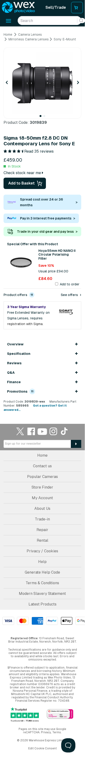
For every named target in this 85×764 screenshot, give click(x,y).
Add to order (69, 284)
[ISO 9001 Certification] (60, 714)
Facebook (31, 431)
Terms (56, 732)
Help (42, 561)
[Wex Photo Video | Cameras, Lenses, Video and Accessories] (18, 7)
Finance (14, 382)
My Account (42, 498)
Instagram (53, 431)
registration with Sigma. (25, 324)
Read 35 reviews (39, 151)
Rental (42, 540)
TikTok (64, 431)
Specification (18, 354)
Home (42, 455)
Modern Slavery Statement (42, 593)
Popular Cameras (42, 476)
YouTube (42, 431)
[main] (42, 222)
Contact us (42, 466)
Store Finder (42, 487)
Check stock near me (23, 173)
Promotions (20, 391)
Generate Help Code (42, 572)
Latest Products (42, 604)
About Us (42, 508)
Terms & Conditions (42, 583)
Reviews (14, 363)
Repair (42, 530)
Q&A (11, 372)
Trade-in (42, 519)
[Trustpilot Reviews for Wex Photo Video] (25, 714)
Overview (15, 344)
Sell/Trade (55, 7)
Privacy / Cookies (42, 551)
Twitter (20, 431)
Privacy (46, 732)
